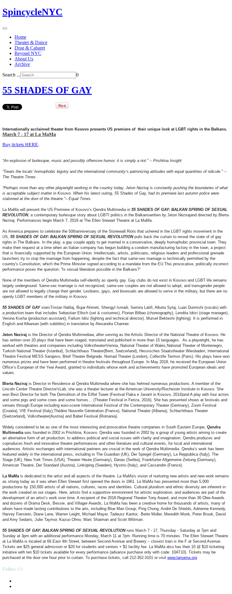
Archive (22, 64)
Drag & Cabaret (29, 47)
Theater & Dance (30, 42)
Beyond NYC (27, 53)
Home (20, 37)
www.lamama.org (182, 557)
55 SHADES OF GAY (47, 90)
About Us (23, 58)
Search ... (11, 74)
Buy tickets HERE (20, 144)
